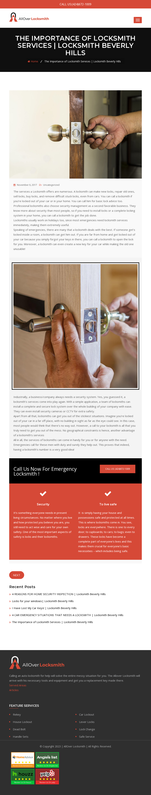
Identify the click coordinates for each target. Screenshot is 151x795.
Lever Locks (86, 722)
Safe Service (87, 736)
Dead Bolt (19, 729)
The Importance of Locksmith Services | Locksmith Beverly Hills (52, 622)
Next (16, 575)
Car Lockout (86, 714)
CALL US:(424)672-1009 (75, 4)
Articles (14, 690)
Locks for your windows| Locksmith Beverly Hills (43, 601)
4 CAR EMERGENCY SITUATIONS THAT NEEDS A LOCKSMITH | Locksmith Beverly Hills (67, 615)
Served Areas (17, 685)
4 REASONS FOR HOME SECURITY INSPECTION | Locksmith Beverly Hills (59, 594)
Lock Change (87, 729)
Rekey (17, 714)
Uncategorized (51, 184)
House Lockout (22, 722)
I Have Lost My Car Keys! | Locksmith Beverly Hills (44, 608)
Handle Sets (20, 736)
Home (34, 61)
